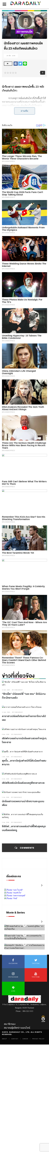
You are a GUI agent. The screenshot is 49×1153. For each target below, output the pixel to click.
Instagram (13, 977)
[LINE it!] (25, 63)
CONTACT (14, 1038)
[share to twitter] (20, 63)
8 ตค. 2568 (5, 734)
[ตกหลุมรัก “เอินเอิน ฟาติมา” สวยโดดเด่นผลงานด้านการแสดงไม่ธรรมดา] (25, 944)
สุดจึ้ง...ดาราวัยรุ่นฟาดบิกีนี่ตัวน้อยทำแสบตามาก (24, 763)
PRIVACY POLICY (38, 1038)
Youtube (36, 977)
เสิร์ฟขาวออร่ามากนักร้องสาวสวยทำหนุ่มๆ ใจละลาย (24, 740)
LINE (13, 991)
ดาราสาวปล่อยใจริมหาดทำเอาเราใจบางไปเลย (24, 718)
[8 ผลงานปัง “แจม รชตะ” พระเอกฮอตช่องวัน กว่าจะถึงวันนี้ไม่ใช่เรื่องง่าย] (25, 934)
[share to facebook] (16, 63)
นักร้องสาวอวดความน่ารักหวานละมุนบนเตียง (23, 803)
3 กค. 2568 (5, 822)
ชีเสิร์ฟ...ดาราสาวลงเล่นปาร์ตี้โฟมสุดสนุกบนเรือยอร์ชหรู (24, 828)
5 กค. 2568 (5, 797)
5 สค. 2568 (5, 756)
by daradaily (17, 690)
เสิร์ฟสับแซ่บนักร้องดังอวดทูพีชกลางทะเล (23, 783)
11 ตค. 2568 (6, 712)
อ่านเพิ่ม (24, 111)
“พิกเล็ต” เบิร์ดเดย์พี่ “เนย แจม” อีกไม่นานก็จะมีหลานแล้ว (24, 696)
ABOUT (4, 1038)
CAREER (25, 1038)
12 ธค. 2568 (6, 690)
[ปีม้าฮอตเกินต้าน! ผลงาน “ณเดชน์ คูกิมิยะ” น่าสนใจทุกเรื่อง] (25, 925)
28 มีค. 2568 (11, 55)
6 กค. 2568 (5, 779)
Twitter (36, 963)
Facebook (13, 963)
